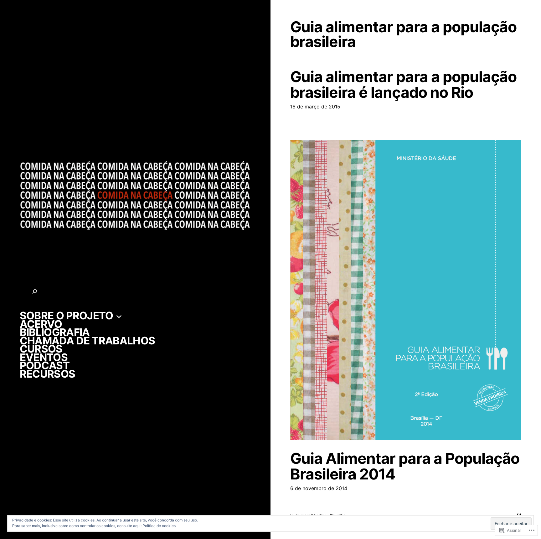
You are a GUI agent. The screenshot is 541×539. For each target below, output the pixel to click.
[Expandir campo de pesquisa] (35, 291)
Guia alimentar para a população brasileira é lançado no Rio (403, 84)
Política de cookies (159, 525)
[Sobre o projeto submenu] (119, 315)
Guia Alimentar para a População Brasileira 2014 (404, 466)
